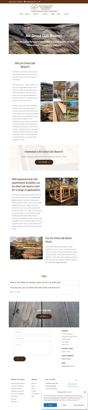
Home (21, 14)
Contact (66, 14)
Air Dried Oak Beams (17, 386)
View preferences (79, 405)
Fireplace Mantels (16, 389)
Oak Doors (14, 402)
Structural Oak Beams (18, 394)
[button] (84, 392)
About (53, 14)
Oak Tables (14, 396)
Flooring (13, 399)
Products (35, 14)
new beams (34, 106)
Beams (27, 14)
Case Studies (35, 394)
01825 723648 (72, 386)
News (58, 14)
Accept (50, 405)
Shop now (26, 224)
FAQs (33, 396)
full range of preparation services (67, 252)
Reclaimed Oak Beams (18, 383)
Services (44, 14)
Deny (64, 405)
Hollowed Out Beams (17, 391)
